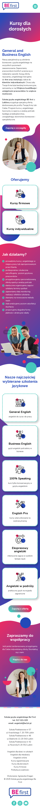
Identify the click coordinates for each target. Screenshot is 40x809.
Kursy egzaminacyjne (20, 761)
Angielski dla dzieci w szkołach (20, 751)
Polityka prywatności (20, 770)
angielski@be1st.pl (23, 723)
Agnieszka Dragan (25, 776)
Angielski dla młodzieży (20, 754)
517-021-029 (22, 720)
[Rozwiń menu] (35, 6)
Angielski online (20, 757)
